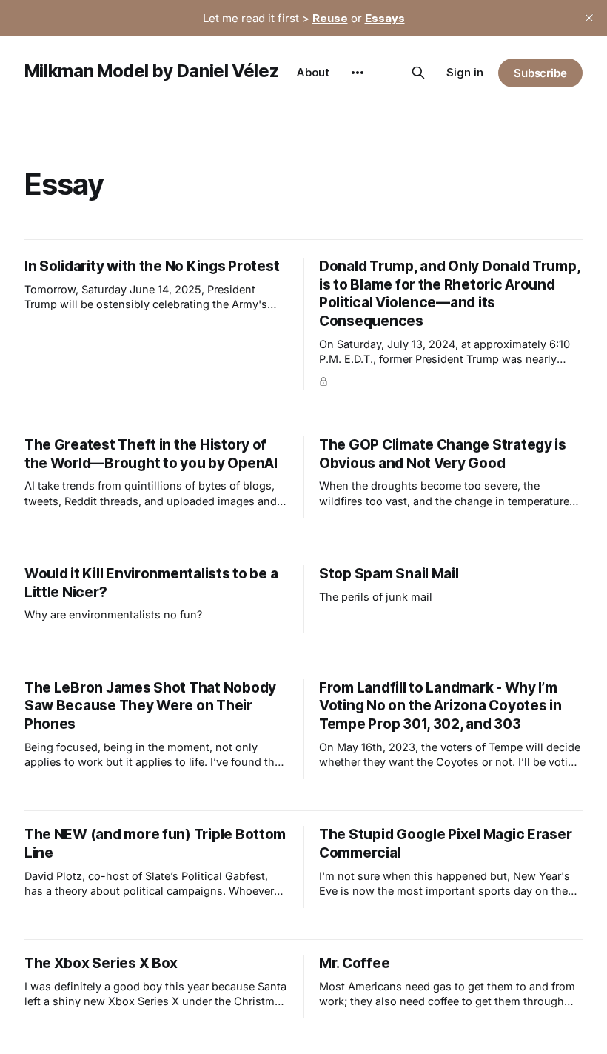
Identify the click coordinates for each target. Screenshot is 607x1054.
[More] (357, 72)
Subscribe (540, 73)
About (313, 72)
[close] (589, 18)
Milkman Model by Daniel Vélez (152, 70)
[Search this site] (418, 72)
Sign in (464, 72)
